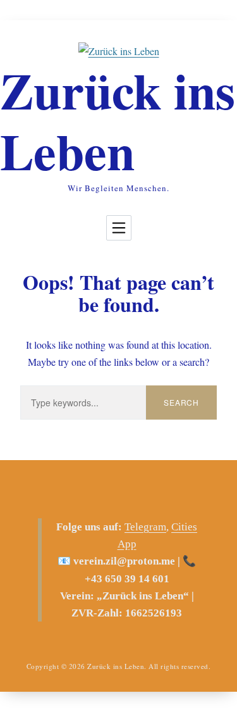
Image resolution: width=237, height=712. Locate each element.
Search (181, 402)
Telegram (145, 527)
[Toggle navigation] (118, 227)
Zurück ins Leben (117, 120)
